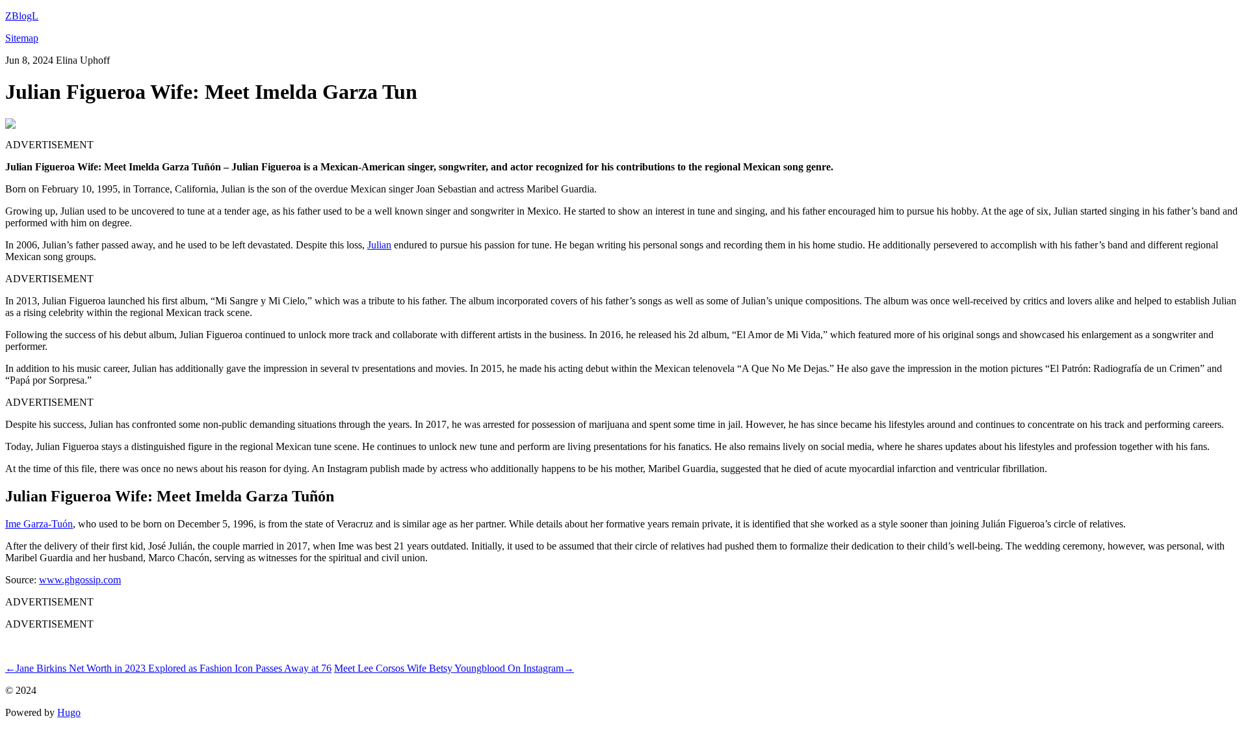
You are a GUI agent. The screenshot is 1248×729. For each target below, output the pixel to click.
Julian (379, 244)
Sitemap (21, 38)
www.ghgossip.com (80, 579)
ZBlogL (21, 15)
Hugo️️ (69, 712)
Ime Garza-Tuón (39, 523)
